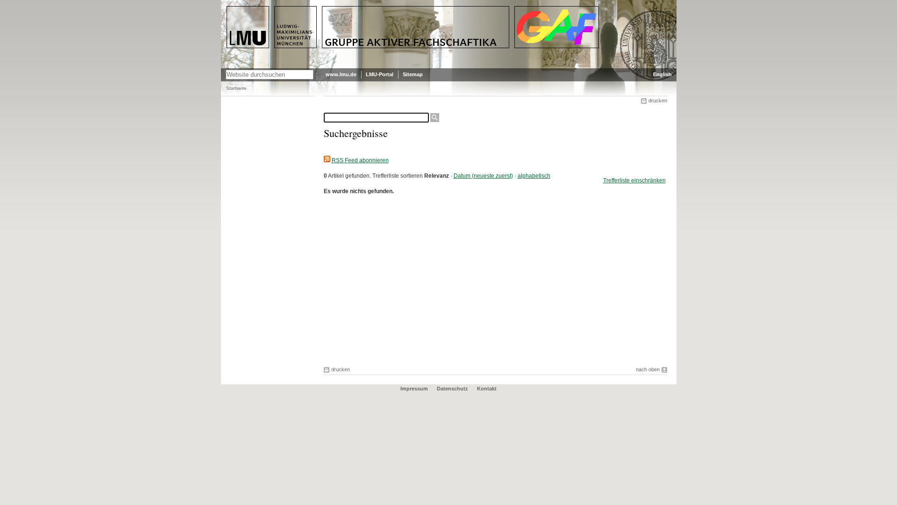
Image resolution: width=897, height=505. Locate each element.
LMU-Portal (379, 74)
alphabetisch (534, 176)
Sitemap (413, 74)
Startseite (236, 88)
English (662, 74)
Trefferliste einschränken (634, 180)
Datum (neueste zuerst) (483, 176)
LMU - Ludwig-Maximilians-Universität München (266, 14)
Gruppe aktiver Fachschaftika (371, 10)
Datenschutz (452, 388)
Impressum (414, 388)
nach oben (648, 369)
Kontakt (487, 388)
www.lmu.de (341, 74)
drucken (657, 100)
